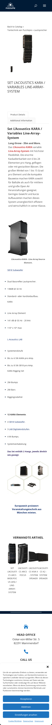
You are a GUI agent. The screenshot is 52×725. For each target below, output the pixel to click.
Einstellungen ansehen (26, 714)
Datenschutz (28, 721)
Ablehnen (26, 706)
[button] (47, 666)
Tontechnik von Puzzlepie (19, 30)
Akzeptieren (26, 698)
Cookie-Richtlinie (15, 721)
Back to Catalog (15, 26)
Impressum (39, 721)
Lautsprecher (40, 30)
